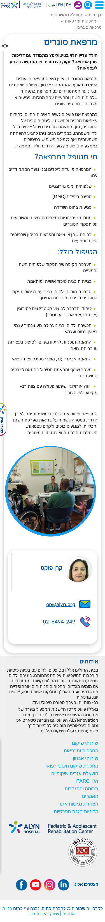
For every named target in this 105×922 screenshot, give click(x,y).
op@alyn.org (60, 604)
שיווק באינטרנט (45, 913)
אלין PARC (87, 781)
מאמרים (90, 796)
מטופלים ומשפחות (66, 14)
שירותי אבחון (85, 758)
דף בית (94, 14)
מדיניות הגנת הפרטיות (75, 811)
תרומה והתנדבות (81, 789)
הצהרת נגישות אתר (78, 804)
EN (60, 5)
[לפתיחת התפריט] (99, 5)
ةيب (51, 5)
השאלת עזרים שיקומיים (74, 773)
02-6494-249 (59, 622)
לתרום (78, 5)
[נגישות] (5, 46)
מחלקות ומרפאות (80, 21)
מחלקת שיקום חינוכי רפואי (72, 766)
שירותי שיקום (85, 743)
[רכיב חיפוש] (88, 5)
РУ (68, 5)
